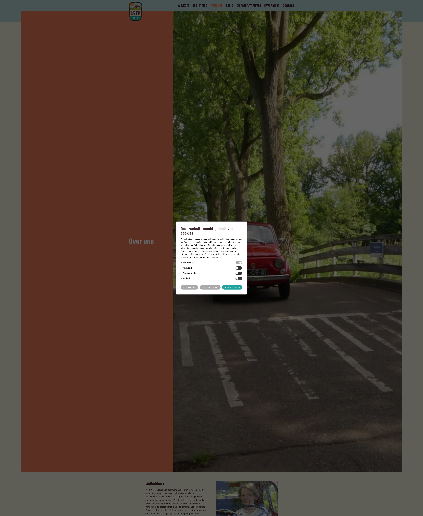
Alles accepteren (232, 287)
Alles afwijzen (189, 287)
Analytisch (187, 268)
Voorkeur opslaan (210, 287)
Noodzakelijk (189, 262)
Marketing (187, 278)
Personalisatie (189, 273)
